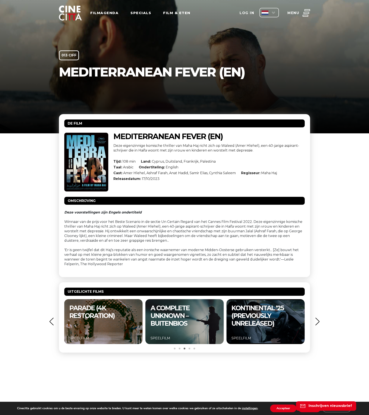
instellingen (250, 408)
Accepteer (283, 408)
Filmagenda (104, 13)
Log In (247, 13)
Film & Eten (176, 13)
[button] (51, 321)
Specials (140, 13)
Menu (293, 13)
